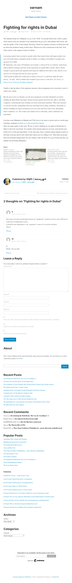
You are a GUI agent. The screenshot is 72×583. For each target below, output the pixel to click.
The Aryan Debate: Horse (11, 465)
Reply (9, 231)
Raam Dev (56, 577)
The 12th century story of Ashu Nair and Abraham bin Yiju (20, 399)
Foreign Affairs (24, 31)
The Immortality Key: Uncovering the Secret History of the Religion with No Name (27, 402)
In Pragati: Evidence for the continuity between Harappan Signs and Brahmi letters (26, 500)
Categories (6, 533)
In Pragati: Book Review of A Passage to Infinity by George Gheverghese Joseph (26, 493)
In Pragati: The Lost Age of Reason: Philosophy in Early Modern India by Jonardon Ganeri (29, 496)
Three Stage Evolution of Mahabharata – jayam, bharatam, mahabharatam (37, 428)
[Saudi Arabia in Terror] (59, 156)
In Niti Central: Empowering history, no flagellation (18, 479)
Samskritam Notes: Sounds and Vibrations (15, 439)
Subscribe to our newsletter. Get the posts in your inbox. (36, 553)
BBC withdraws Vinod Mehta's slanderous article (52, 193)
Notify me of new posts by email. (15, 333)
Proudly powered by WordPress (22, 577)
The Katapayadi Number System (13, 445)
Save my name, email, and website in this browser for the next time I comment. (32, 319)
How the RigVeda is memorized (31, 422)
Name (6, 294)
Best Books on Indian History (36, 17)
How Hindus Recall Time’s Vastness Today (16, 387)
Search (65, 366)
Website (6, 309)
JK (13, 239)
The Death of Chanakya (10, 456)
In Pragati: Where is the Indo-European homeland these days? (21, 504)
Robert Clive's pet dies (12, 193)
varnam (36, 8)
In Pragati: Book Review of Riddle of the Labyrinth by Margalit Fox (22, 507)
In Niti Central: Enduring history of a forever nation (18, 489)
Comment (8, 266)
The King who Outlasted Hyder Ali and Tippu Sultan (18, 381)
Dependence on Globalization (33, 161)
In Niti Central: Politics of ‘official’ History (15, 486)
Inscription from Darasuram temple (26, 419)
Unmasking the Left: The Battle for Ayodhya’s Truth (18, 393)
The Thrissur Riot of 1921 (17, 425)
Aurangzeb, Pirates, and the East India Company (17, 396)
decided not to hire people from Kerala (31, 123)
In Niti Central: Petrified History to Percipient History (18, 482)
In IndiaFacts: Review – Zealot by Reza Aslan (16, 475)
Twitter (21, 358)
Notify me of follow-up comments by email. (19, 326)
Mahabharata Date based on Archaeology (15, 442)
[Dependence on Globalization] (36, 154)
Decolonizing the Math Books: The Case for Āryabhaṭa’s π (20, 378)
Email (6, 302)
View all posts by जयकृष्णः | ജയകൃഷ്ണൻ (23, 182)
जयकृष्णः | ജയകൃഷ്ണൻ (11, 31)
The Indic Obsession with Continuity (14, 405)
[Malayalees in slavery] (15, 156)
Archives (6, 519)
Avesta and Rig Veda (9, 448)
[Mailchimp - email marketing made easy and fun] (36, 562)
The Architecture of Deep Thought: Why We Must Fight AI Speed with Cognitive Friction (29, 384)
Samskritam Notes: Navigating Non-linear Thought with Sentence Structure (24, 390)
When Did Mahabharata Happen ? (13, 462)
